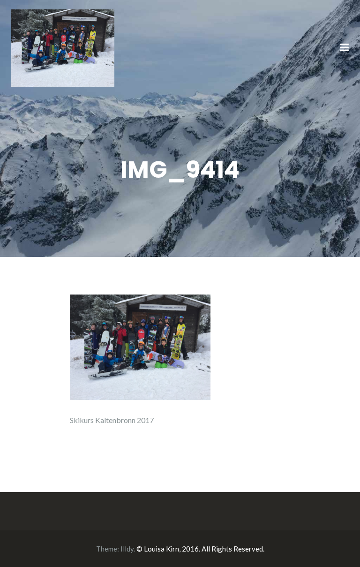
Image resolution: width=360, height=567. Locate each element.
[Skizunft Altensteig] (62, 47)
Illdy (127, 548)
